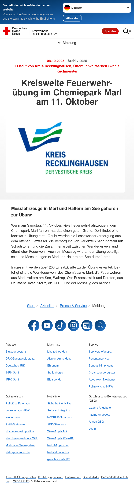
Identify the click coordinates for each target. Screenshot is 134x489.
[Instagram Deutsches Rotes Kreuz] (73, 325)
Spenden (110, 31)
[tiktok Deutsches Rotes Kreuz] (60, 325)
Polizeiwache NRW (101, 386)
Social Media (91, 477)
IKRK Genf (12, 372)
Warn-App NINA (57, 431)
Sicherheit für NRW (59, 403)
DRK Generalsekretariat (20, 358)
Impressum (56, 477)
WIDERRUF (21, 481)
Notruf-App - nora (58, 445)
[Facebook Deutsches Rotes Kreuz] (33, 325)
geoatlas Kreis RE (58, 459)
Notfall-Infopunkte (58, 452)
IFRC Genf (12, 379)
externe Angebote (100, 407)
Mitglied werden (57, 351)
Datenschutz (73, 477)
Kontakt (42, 477)
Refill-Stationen (15, 424)
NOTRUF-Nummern (59, 417)
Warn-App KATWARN (60, 438)
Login (92, 428)
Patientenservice (99, 358)
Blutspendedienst (16, 351)
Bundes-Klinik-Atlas (101, 365)
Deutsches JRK (15, 365)
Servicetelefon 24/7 (101, 351)
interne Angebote (99, 414)
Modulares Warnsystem (20, 445)
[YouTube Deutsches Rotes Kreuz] (47, 325)
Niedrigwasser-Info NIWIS (22, 438)
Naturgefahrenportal (18, 452)
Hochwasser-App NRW (20, 431)
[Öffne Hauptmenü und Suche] (127, 31)
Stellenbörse (55, 372)
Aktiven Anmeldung (59, 358)
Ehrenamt (53, 365)
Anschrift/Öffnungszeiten (21, 477)
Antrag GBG (96, 421)
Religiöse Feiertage (18, 403)
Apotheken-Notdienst (102, 379)
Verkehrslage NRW (17, 410)
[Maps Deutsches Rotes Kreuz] (100, 325)
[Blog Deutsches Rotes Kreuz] (86, 325)
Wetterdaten (13, 417)
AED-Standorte (56, 424)
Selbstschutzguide (58, 410)
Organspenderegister (102, 372)
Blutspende (54, 379)
